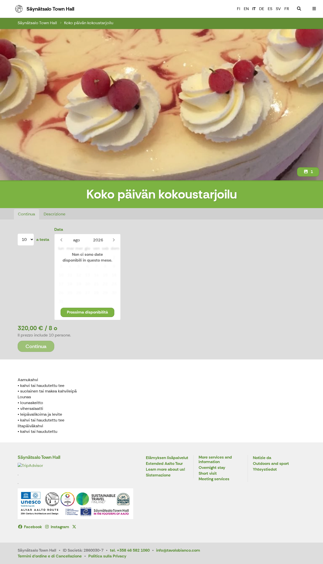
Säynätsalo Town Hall (37, 22)
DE (261, 8)
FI (238, 8)
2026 (98, 240)
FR (286, 8)
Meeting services (214, 479)
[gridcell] (61, 257)
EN (246, 8)
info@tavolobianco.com (178, 550)
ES (270, 8)
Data (58, 229)
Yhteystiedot (265, 469)
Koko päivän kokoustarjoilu (88, 22)
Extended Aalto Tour (164, 463)
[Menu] (314, 9)
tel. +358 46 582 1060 (130, 550)
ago (76, 240)
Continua (26, 214)
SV (278, 8)
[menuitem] (299, 9)
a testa (42, 239)
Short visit (208, 473)
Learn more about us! (165, 469)
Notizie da (262, 458)
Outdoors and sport (271, 463)
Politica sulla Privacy (107, 556)
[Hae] (299, 9)
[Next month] (113, 240)
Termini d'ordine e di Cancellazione (50, 556)
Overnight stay (212, 467)
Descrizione (54, 214)
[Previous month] (61, 240)
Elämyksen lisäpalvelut (167, 458)
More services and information (215, 459)
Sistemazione (158, 475)
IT (254, 8)
